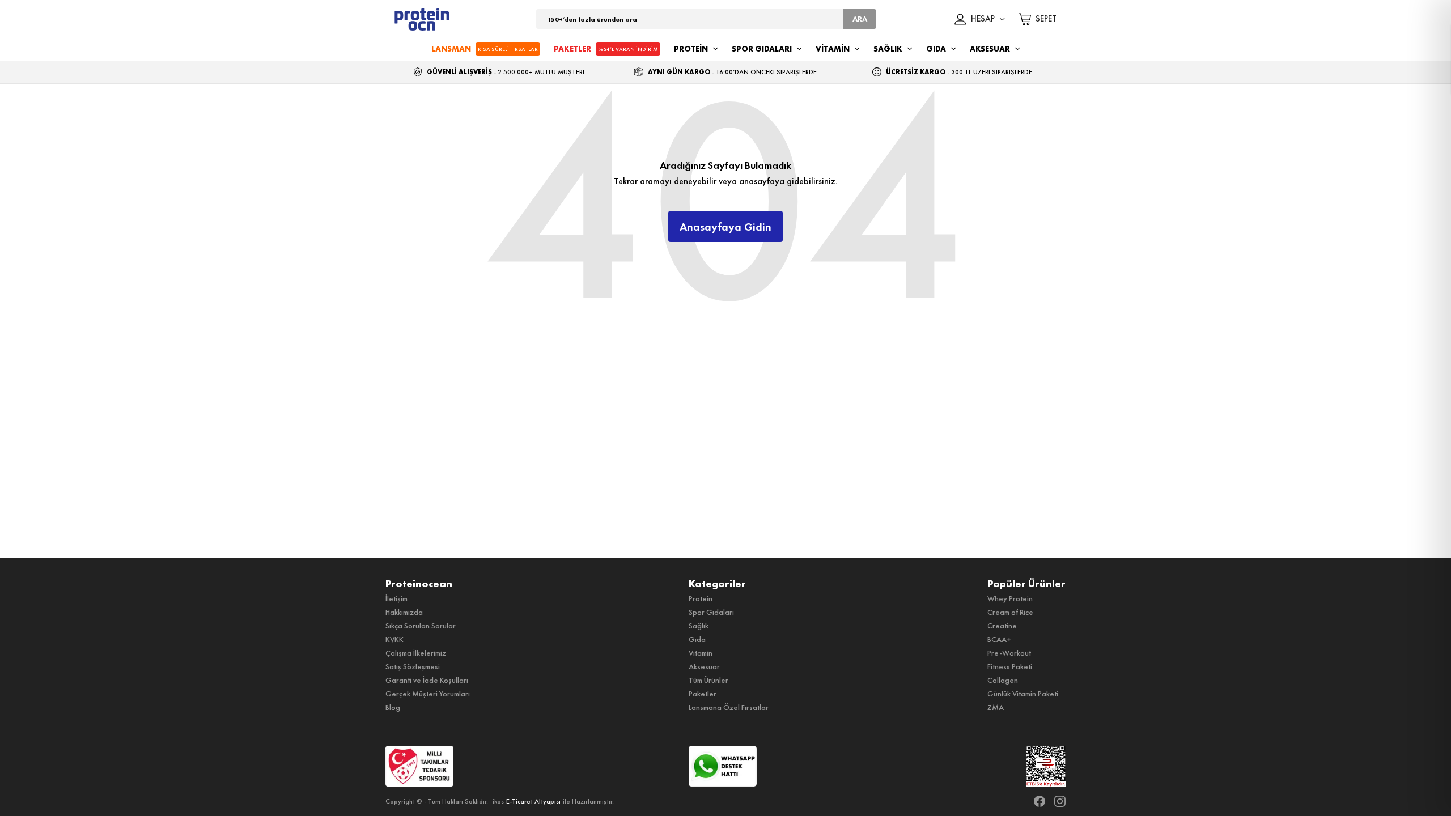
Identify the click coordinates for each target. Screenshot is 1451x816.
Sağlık (698, 625)
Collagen (1002, 680)
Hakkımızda (404, 612)
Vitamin (700, 653)
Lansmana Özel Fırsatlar (729, 707)
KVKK (394, 639)
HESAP (983, 19)
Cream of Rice (1010, 612)
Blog (392, 707)
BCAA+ (999, 639)
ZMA (995, 707)
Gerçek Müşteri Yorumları (427, 693)
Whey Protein (1010, 598)
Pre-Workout (1009, 653)
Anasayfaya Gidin (725, 226)
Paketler (702, 693)
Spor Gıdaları (711, 612)
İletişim (396, 598)
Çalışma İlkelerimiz (415, 653)
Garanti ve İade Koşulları (426, 680)
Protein (700, 598)
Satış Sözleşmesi (412, 666)
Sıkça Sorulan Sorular (420, 625)
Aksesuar (704, 666)
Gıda (697, 639)
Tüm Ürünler (708, 680)
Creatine (1002, 625)
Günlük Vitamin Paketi (1022, 693)
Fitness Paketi (1009, 666)
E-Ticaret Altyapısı (533, 801)
